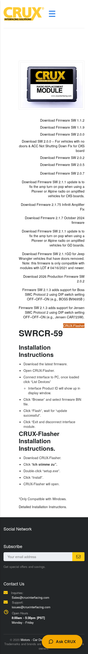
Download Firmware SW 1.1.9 (62, 127)
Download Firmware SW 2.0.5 (62, 164)
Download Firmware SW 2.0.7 (62, 173)
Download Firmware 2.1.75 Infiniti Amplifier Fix (52, 206)
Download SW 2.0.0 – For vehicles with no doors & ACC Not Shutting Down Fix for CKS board (51, 146)
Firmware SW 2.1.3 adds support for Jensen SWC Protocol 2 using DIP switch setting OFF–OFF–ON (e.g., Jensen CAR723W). (51, 312)
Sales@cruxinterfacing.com (30, 597)
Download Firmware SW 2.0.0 (62, 134)
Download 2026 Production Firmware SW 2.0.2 (53, 278)
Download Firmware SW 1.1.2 (62, 120)
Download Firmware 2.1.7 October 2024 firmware (54, 220)
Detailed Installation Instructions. (43, 506)
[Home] (24, 13)
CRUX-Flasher (73, 325)
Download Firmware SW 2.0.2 (62, 157)
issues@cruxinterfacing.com (31, 607)
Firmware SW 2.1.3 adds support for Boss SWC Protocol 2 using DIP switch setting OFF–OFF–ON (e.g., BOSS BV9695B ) (53, 294)
